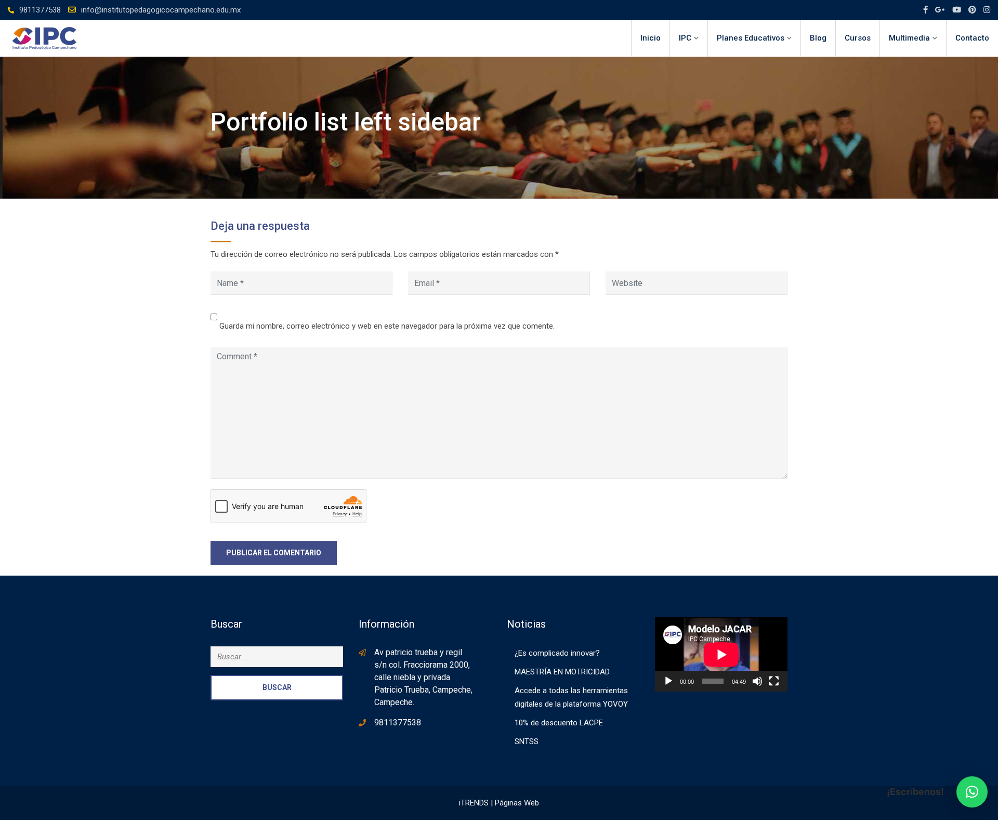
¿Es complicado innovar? (557, 653)
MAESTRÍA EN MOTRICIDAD (562, 671)
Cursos (858, 38)
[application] (721, 654)
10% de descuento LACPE (559, 722)
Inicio (650, 38)
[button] (972, 792)
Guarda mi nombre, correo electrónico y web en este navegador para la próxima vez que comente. (387, 326)
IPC (685, 38)
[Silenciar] (757, 681)
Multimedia (909, 38)
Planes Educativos (750, 38)
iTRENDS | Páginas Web (499, 803)
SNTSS (527, 741)
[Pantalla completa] (774, 681)
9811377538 (40, 10)
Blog (818, 38)
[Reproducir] (668, 681)
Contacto (972, 38)
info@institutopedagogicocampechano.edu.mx (161, 10)
